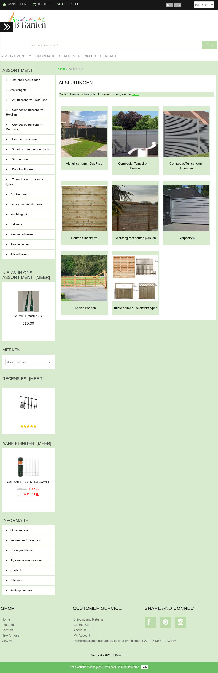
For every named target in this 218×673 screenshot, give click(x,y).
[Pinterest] (166, 623)
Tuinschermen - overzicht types (28, 182)
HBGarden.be (119, 655)
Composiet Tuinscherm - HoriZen (28, 112)
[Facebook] (150, 623)
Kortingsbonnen (21, 590)
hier (136, 667)
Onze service (19, 530)
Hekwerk (30, 224)
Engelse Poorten (31, 169)
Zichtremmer (30, 194)
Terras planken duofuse (30, 206)
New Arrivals (10, 635)
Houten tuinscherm (31, 139)
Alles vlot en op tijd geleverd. (28, 417)
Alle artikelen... (20, 254)
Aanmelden (17, 4)
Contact (108, 56)
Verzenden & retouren (25, 540)
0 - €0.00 (44, 4)
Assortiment (13, 56)
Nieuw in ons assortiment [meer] (26, 275)
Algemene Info (78, 56)
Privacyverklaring (21, 550)
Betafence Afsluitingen (30, 79)
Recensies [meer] (23, 378)
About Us (79, 630)
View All (6, 640)
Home (61, 68)
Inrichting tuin (30, 214)
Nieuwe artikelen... (22, 234)
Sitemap (16, 580)
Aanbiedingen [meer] (26, 443)
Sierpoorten (31, 159)
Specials (7, 630)
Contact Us (81, 624)
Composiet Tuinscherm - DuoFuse (28, 127)
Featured (7, 624)
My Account (81, 635)
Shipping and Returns (88, 619)
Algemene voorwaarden (26, 560)
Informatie (44, 56)
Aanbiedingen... (21, 244)
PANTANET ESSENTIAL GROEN (28, 482)
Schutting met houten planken (32, 151)
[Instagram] (181, 623)
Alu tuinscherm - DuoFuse (31, 101)
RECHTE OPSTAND (28, 316)
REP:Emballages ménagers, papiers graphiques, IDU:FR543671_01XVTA (124, 640)
